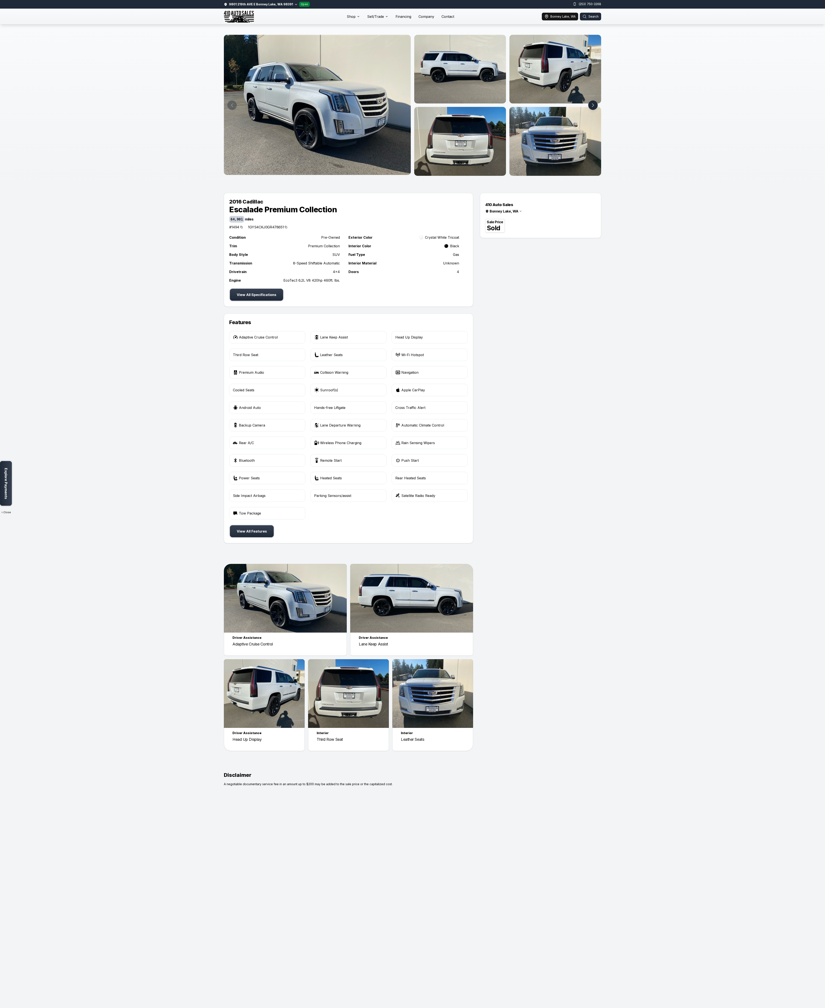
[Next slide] (593, 105)
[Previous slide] (232, 105)
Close (7, 512)
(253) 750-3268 (590, 4)
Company (426, 16)
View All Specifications (256, 295)
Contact (448, 16)
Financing (403, 16)
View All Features (252, 531)
